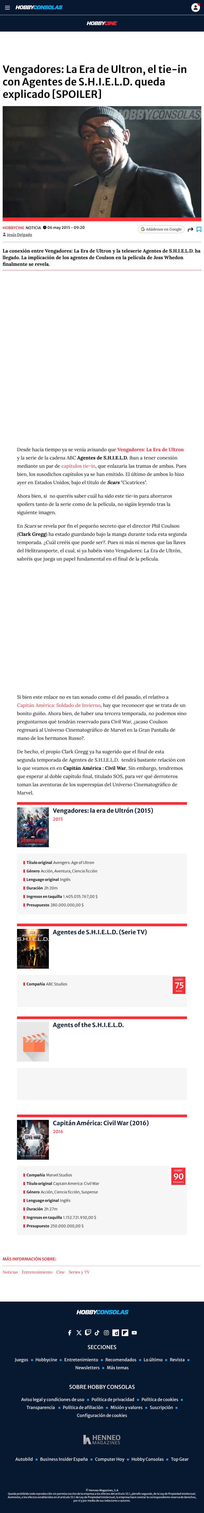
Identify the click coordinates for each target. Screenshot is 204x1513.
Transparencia (41, 1407)
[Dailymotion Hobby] (115, 1332)
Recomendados (121, 1360)
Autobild (24, 1459)
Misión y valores (126, 1407)
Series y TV (79, 1272)
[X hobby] (79, 1332)
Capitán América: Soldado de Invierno (59, 705)
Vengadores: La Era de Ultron (150, 449)
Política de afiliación (83, 1407)
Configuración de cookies (102, 1415)
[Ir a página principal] (38, 7)
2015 (58, 819)
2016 (58, 1131)
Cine (60, 1272)
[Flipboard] (125, 1332)
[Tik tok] (97, 1332)
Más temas (118, 1368)
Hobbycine (98, 23)
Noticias (10, 1272)
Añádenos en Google (164, 229)
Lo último (153, 1360)
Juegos (21, 1360)
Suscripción (161, 1407)
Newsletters (87, 1368)
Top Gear (180, 1459)
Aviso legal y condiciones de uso (52, 1399)
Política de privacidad (113, 1399)
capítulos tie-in (78, 466)
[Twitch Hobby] (88, 1332)
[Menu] (7, 7)
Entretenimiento (37, 1272)
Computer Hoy (109, 1459)
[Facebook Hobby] (69, 1332)
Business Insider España (64, 1459)
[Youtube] (134, 1332)
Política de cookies (160, 1399)
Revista (177, 1360)
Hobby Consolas (147, 1459)
